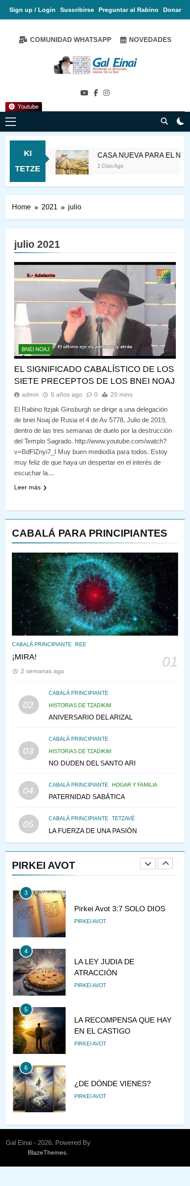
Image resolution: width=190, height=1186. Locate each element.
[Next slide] (165, 863)
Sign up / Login (32, 9)
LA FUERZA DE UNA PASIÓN (93, 830)
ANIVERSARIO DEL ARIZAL (91, 717)
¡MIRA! (24, 656)
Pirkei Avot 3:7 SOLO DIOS (119, 909)
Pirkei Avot (90, 921)
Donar (172, 9)
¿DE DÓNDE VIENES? (112, 1083)
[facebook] (96, 93)
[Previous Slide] (148, 863)
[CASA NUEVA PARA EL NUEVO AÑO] (66, 166)
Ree (80, 644)
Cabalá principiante (42, 644)
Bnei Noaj (35, 349)
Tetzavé (123, 818)
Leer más (27, 487)
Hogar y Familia (134, 785)
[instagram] (106, 93)
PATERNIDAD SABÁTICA (87, 796)
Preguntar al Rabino (129, 9)
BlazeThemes (47, 1152)
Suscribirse (77, 9)
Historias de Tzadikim (80, 705)
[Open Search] (164, 121)
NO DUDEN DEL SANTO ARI (92, 763)
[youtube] (84, 93)
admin (30, 394)
